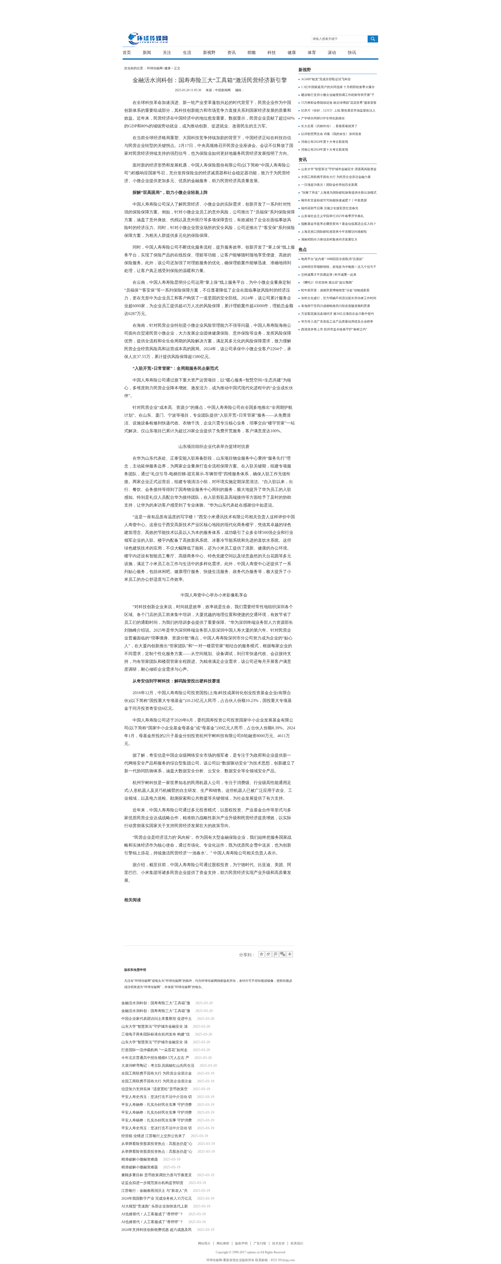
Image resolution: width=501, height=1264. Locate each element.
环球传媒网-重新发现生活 (148, 38)
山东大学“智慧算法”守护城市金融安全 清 (154, 1026)
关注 (167, 52)
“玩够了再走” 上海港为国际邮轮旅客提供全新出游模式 (339, 192)
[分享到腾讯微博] (275, 954)
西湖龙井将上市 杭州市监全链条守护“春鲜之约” (334, 329)
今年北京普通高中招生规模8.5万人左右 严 (155, 1058)
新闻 (147, 52)
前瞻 (251, 52)
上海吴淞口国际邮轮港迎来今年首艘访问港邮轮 (334, 231)
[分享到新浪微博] (268, 954)
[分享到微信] (282, 954)
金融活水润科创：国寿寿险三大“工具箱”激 (155, 1003)
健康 (292, 52)
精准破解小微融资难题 (139, 1159)
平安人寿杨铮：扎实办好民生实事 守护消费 (156, 1105)
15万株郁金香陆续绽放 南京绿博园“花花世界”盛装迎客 (339, 102)
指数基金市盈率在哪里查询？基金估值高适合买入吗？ (338, 224)
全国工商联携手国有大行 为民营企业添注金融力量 (336, 177)
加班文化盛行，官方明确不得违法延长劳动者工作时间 (338, 298)
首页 (127, 52)
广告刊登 (260, 1243)
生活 (187, 52)
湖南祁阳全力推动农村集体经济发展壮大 (329, 239)
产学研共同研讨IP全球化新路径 (323, 118)
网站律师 (223, 1243)
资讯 (231, 52)
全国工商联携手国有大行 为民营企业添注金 (156, 1073)
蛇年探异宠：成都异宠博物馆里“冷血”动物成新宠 (335, 290)
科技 (271, 52)
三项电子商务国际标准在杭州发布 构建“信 (155, 1034)
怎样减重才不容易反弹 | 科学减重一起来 (328, 274)
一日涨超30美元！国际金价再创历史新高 (329, 185)
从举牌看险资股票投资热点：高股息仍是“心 (156, 1144)
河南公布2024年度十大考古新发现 (324, 142)
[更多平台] (290, 954)
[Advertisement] (249, 11)
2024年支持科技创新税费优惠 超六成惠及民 (156, 1230)
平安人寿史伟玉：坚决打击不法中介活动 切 (156, 1097)
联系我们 (297, 1243)
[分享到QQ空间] (261, 954)
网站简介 (204, 1243)
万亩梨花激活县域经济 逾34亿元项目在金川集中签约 (337, 314)
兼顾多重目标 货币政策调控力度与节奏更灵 (156, 1175)
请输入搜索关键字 (325, 39)
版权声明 (241, 1243)
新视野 (209, 52)
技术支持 (278, 1243)
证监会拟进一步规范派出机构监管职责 (152, 1183)
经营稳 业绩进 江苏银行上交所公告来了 (153, 1136)
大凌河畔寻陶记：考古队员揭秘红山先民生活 (157, 1066)
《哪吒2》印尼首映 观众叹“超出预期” (327, 282)
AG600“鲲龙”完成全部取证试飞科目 (326, 79)
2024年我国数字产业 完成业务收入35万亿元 (156, 1198)
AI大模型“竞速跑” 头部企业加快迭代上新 (154, 1206)
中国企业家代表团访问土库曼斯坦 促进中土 (156, 1019)
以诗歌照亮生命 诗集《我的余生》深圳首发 (331, 134)
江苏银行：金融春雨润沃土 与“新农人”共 (154, 1191)
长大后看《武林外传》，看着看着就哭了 (329, 126)
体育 (312, 52)
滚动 (332, 52)
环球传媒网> (155, 68)
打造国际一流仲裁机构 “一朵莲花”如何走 (154, 1050)
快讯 (352, 52)
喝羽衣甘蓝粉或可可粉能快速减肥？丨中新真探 (334, 200)
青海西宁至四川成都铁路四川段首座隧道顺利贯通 (335, 306)
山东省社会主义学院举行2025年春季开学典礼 (332, 216)
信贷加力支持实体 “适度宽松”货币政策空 (154, 1089)
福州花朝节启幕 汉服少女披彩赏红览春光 (329, 208)
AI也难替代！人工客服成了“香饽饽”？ (152, 1214)
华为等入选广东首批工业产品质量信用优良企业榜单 (337, 321)
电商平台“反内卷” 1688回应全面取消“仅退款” (332, 259)
